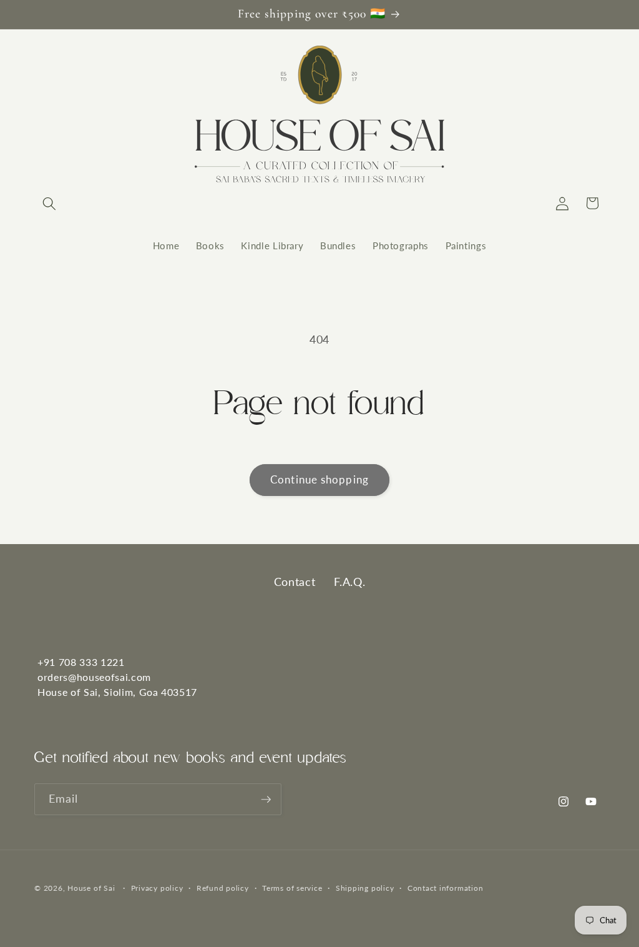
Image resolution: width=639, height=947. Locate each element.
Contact (295, 581)
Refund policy (223, 888)
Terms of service (292, 888)
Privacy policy (157, 888)
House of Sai (91, 888)
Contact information (445, 888)
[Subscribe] (266, 799)
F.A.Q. (349, 581)
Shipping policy (365, 888)
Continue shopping (319, 479)
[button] (49, 203)
